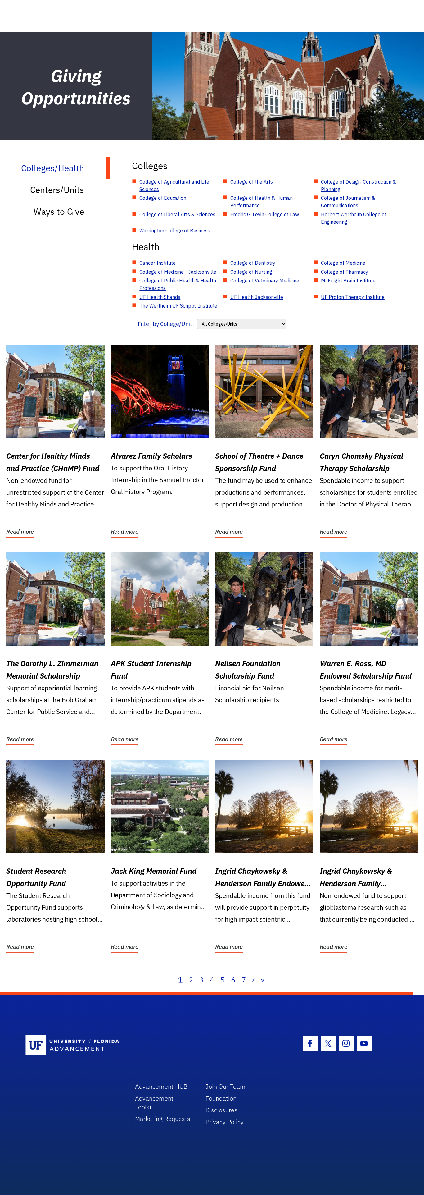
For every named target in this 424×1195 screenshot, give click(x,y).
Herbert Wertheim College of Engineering (353, 218)
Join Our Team (225, 1086)
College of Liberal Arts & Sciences (177, 214)
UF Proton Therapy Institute (353, 297)
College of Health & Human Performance (261, 201)
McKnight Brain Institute (348, 280)
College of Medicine (343, 263)
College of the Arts (251, 182)
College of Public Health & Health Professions (177, 284)
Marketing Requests (162, 1119)
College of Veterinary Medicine (264, 280)
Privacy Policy (224, 1122)
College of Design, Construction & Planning (358, 185)
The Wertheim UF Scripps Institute (178, 306)
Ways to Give (59, 211)
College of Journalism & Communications (348, 201)
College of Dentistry (252, 263)
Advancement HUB (161, 1086)
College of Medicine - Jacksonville (177, 272)
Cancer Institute (157, 263)
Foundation (221, 1098)
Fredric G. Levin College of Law (264, 214)
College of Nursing (251, 272)
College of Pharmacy (344, 272)
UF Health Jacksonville (256, 297)
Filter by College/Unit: (166, 323)
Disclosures (221, 1110)
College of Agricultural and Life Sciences (174, 185)
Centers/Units (57, 189)
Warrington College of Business (174, 230)
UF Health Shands (159, 297)
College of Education (162, 198)
